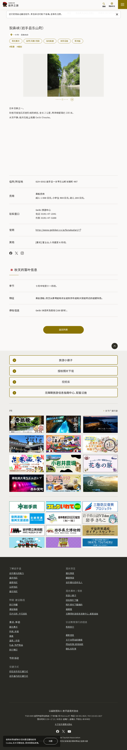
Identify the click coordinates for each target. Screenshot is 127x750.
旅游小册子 (71, 595)
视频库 (69, 609)
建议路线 (13, 609)
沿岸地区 (13, 586)
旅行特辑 (13, 604)
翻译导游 (70, 577)
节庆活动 (14, 658)
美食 (11, 636)
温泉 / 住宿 (14, 640)
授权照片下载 (72, 600)
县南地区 (13, 582)
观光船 (77, 41)
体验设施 (64, 41)
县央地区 (13, 577)
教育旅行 (70, 626)
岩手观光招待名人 (74, 582)
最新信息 (70, 635)
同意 (51, 741)
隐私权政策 (71, 648)
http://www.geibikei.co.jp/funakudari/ (57, 229)
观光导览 (70, 573)
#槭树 (19, 47)
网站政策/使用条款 (74, 644)
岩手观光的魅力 (16, 573)
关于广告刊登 (111, 410)
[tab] (57, 99)
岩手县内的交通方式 (18, 676)
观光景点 (16, 41)
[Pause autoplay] (72, 99)
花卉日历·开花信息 (18, 613)
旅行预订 (13, 649)
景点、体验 (14, 622)
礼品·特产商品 (16, 644)
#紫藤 (12, 47)
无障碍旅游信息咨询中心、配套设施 (82, 613)
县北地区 (13, 591)
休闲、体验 (14, 631)
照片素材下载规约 (74, 604)
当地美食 (50, 41)
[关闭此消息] (117, 14)
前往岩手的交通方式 (18, 671)
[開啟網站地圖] (122, 4)
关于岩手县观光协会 (63, 724)
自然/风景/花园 (32, 41)
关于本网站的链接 (74, 639)
